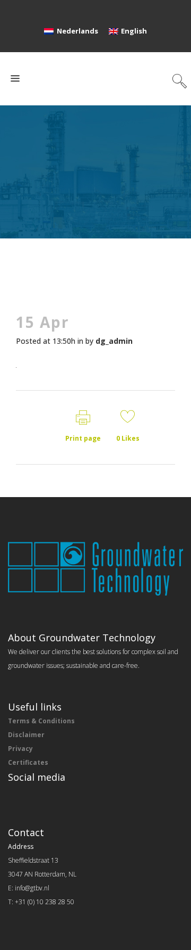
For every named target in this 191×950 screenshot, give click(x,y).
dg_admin (114, 341)
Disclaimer (26, 734)
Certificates (28, 762)
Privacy (20, 748)
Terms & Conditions (41, 720)
